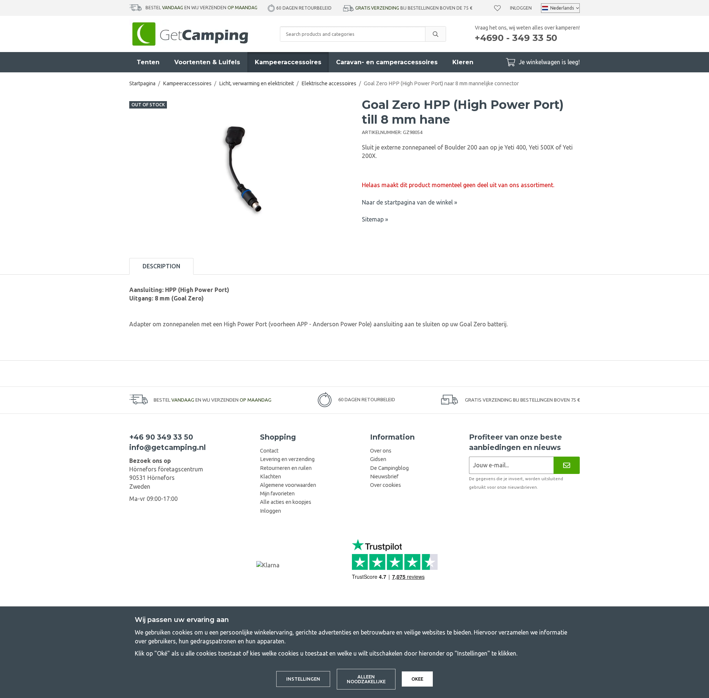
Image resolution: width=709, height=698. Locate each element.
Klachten (270, 476)
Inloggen (521, 8)
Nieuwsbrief (384, 476)
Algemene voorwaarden (288, 485)
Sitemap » (375, 219)
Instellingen (303, 678)
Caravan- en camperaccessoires (387, 62)
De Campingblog (389, 468)
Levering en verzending (287, 459)
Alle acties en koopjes (285, 502)
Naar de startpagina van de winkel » (409, 202)
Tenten (148, 62)
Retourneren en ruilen (286, 468)
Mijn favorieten (277, 493)
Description (161, 266)
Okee (417, 678)
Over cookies (385, 485)
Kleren (462, 62)
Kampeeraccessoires (288, 62)
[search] (435, 34)
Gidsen (378, 459)
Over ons (380, 451)
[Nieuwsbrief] (567, 465)
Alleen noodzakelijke (366, 679)
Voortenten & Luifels (207, 62)
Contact (269, 451)
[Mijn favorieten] (497, 8)
